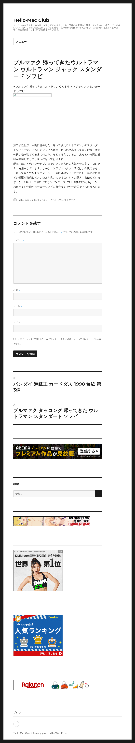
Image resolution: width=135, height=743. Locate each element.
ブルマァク (69, 200)
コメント (19, 240)
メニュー (21, 41)
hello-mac (23, 200)
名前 (16, 290)
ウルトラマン (57, 200)
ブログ (17, 712)
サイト (16, 322)
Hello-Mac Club (31, 20)
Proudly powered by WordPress (50, 733)
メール (17, 306)
